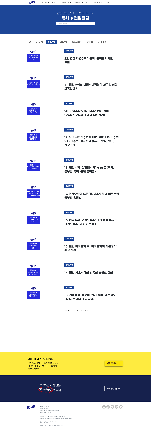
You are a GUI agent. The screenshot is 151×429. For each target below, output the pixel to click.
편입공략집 (77, 2)
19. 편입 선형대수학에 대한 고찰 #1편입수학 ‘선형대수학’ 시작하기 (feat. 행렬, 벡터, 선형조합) (91, 141)
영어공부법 (39, 42)
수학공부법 (51, 42)
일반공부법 (63, 42)
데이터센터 (65, 2)
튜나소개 (44, 2)
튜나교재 (88, 2)
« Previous (67, 310)
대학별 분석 (102, 42)
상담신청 (97, 2)
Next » (85, 310)
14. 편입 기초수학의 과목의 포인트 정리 (88, 272)
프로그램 (55, 2)
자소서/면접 (89, 42)
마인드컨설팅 (76, 42)
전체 (29, 42)
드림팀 (107, 2)
